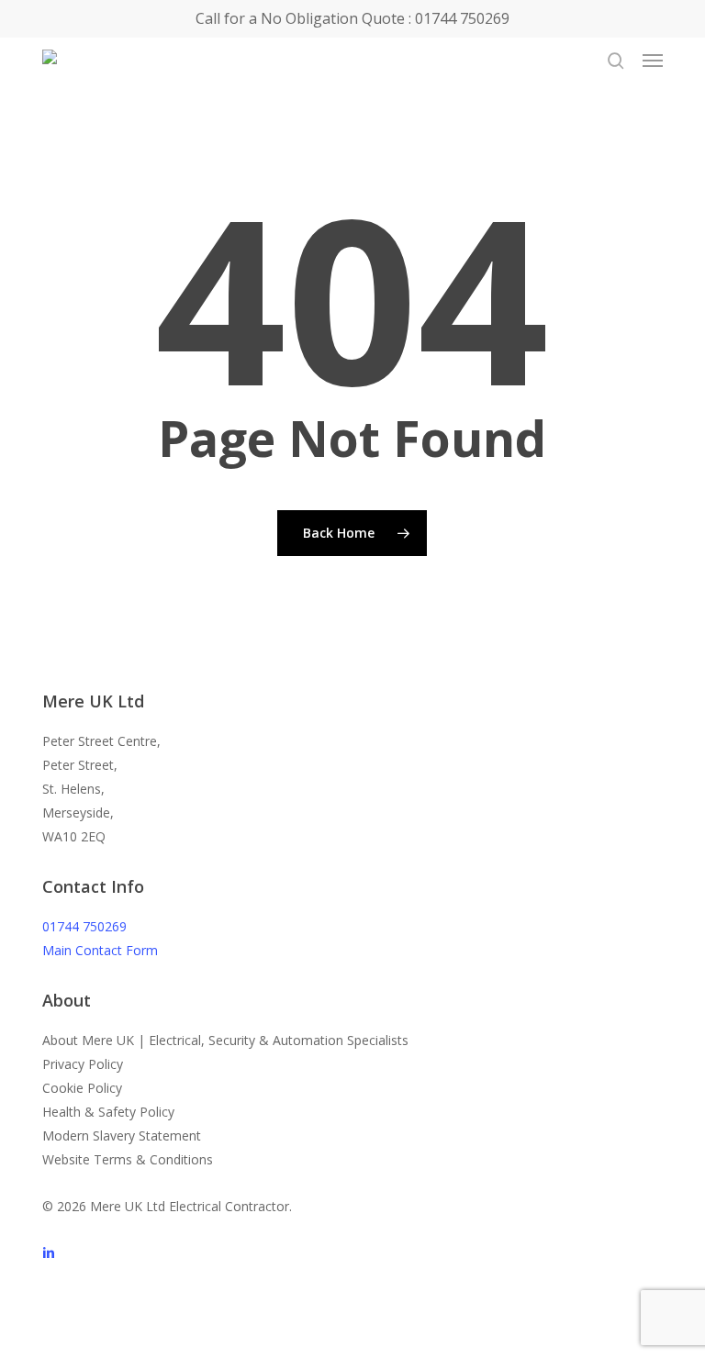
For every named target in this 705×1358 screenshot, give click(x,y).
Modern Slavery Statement (121, 1135)
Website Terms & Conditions (127, 1159)
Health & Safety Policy (108, 1111)
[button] (653, 60)
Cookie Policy (82, 1087)
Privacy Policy (82, 1064)
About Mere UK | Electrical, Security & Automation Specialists (225, 1040)
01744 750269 (84, 926)
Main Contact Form (100, 950)
